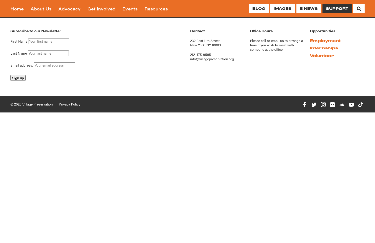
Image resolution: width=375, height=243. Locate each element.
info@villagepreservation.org (212, 58)
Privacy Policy (69, 104)
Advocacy (69, 8)
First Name (18, 41)
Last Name (18, 53)
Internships (324, 48)
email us (277, 40)
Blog (258, 8)
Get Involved (101, 8)
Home (17, 8)
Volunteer (322, 56)
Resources (156, 8)
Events (130, 8)
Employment (325, 41)
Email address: (22, 65)
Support (337, 8)
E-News (309, 8)
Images (282, 8)
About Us (41, 8)
